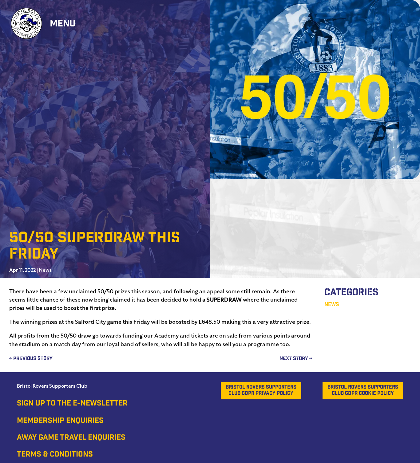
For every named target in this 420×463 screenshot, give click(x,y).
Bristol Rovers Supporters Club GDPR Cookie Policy (362, 390)
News (45, 270)
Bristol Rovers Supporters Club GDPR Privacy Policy (261, 390)
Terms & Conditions (55, 455)
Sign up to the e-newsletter (72, 404)
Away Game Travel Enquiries (71, 438)
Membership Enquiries (60, 421)
